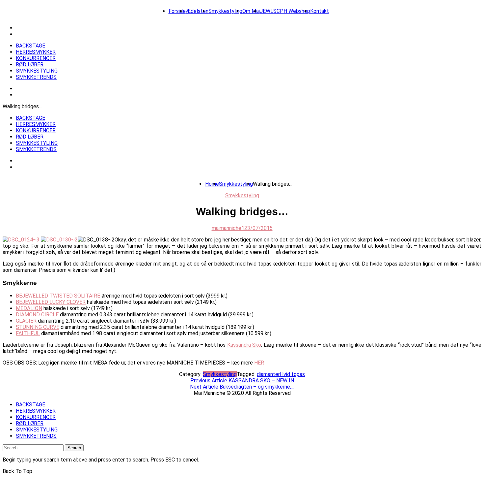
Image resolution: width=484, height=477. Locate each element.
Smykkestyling (225, 11)
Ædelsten (197, 11)
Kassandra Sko (244, 345)
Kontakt (319, 11)
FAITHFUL (28, 333)
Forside (177, 11)
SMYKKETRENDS (36, 77)
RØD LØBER (29, 64)
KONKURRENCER (36, 58)
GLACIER (26, 321)
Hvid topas (292, 374)
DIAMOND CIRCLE (37, 314)
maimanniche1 (228, 228)
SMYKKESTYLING (37, 71)
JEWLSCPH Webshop (285, 11)
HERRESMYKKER (36, 52)
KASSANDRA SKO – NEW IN (242, 380)
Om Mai (251, 11)
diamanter (268, 374)
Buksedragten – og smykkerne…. (242, 387)
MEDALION (29, 308)
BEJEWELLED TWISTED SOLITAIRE (58, 296)
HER (259, 363)
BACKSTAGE (30, 46)
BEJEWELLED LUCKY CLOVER (51, 302)
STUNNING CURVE (37, 327)
